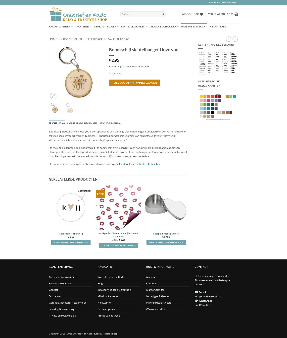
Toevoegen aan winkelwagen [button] (71, 242)
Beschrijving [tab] (57, 123)
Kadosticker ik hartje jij (71, 233)
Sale (223, 26)
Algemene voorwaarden (62, 276)
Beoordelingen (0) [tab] (110, 123)
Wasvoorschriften (156, 309)
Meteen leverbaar (193, 26)
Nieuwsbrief (104, 302)
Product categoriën (163, 26)
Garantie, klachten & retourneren (68, 302)
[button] (223, 14)
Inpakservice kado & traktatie (114, 289)
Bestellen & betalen (60, 283)
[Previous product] (235, 39)
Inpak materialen (105, 26)
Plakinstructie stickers (158, 302)
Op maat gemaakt (107, 309)
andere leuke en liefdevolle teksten (140, 163)
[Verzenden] (163, 14)
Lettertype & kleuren (158, 296)
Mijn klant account (108, 296)
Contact (53, 289)
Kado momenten (60, 26)
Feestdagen (96, 39)
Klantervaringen (155, 289)
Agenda (150, 276)
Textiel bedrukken (133, 26)
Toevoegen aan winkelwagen (134, 82)
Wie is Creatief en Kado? (111, 276)
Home (53, 39)
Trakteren (82, 26)
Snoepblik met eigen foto (166, 233)
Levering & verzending (61, 309)
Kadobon (151, 283)
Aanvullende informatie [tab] (82, 123)
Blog (100, 283)
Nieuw (214, 26)
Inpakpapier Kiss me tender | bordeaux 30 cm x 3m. (118, 235)
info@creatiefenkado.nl (208, 296)
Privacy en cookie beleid (62, 315)
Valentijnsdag (118, 39)
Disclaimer (55, 296)
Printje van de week (108, 315)
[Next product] (228, 39)
